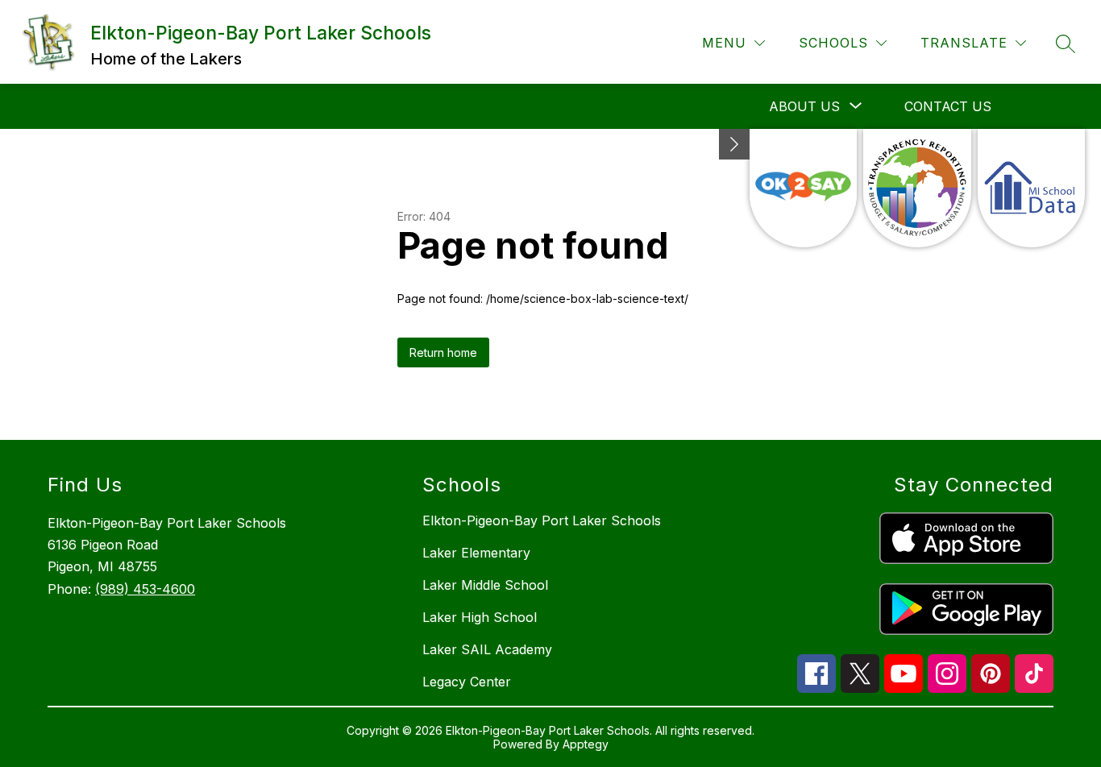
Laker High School (479, 617)
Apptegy (586, 744)
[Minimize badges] (734, 144)
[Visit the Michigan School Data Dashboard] (1031, 188)
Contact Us (947, 106)
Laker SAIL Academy (487, 649)
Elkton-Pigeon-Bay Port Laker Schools (541, 520)
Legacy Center (466, 682)
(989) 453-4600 (145, 589)
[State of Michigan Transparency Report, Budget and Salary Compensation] (916, 188)
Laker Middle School (485, 585)
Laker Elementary (476, 553)
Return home (443, 352)
